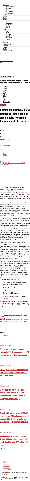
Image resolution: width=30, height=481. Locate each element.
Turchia (8, 39)
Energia (5, 14)
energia (18, 320)
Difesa (5, 16)
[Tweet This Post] (16, 149)
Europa (5, 19)
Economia (6, 5)
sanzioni (6, 323)
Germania (9, 23)
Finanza (8, 10)
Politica (5, 18)
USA (7, 31)
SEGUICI (2, 318)
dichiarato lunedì (25, 194)
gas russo (22, 321)
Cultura (5, 47)
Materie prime (10, 13)
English (5, 49)
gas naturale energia (14, 321)
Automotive (9, 8)
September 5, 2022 (8, 298)
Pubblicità (5, 462)
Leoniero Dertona (5, 145)
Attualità (5, 42)
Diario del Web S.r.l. (5, 474)
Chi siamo (5, 464)
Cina (7, 33)
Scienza (5, 45)
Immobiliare (9, 11)
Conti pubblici (10, 6)
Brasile (8, 36)
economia (13, 320)
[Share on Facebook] (16, 148)
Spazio (5, 41)
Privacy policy (6, 466)
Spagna (8, 28)
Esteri (4, 29)
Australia (8, 34)
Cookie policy (6, 468)
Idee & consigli (7, 50)
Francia (8, 21)
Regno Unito (9, 24)
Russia (8, 26)
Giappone (9, 37)
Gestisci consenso (7, 470)
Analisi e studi (7, 44)
